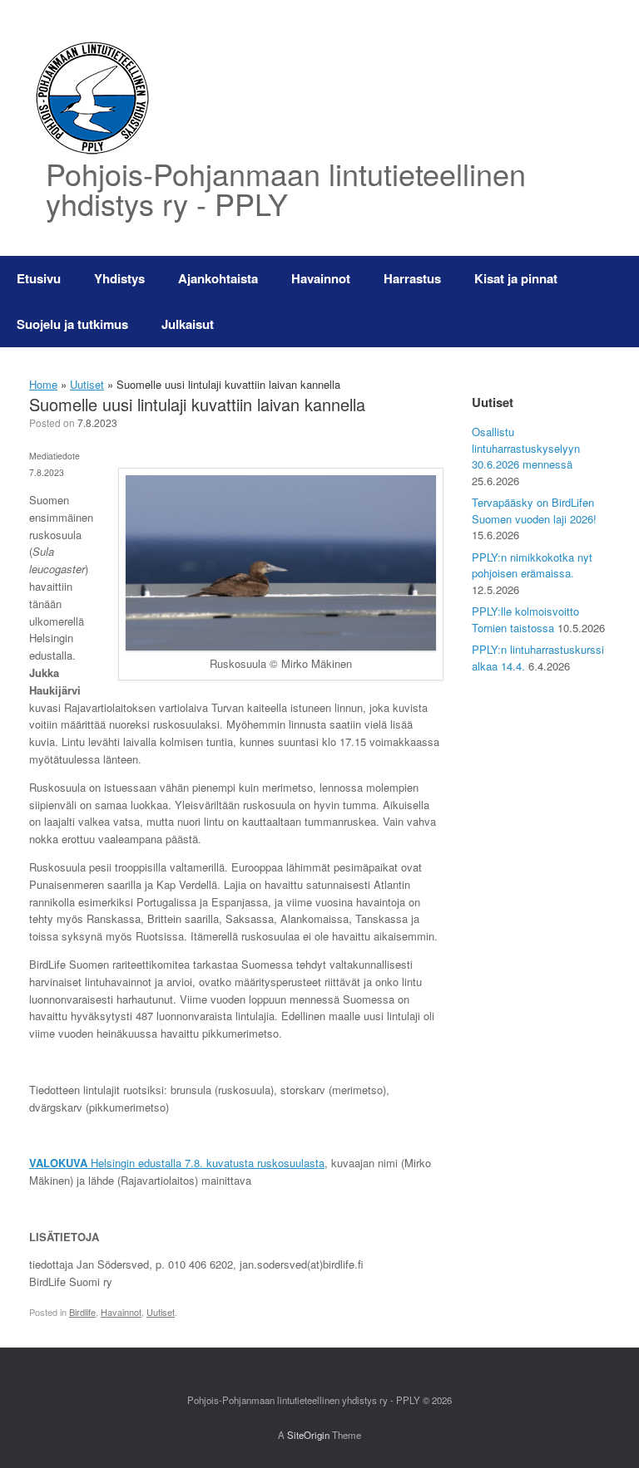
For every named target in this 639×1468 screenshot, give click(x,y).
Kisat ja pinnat (515, 278)
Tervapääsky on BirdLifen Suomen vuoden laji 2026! (534, 510)
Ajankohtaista (218, 278)
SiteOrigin (308, 1434)
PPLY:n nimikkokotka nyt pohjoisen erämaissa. (532, 565)
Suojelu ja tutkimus (72, 324)
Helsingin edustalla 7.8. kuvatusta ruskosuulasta (176, 1163)
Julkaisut (187, 324)
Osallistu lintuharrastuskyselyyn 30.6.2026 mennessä (526, 448)
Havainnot (320, 278)
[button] (614, 301)
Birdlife (82, 1311)
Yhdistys (119, 278)
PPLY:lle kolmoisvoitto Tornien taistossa (525, 619)
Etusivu (39, 278)
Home (43, 384)
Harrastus (412, 278)
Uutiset (87, 384)
